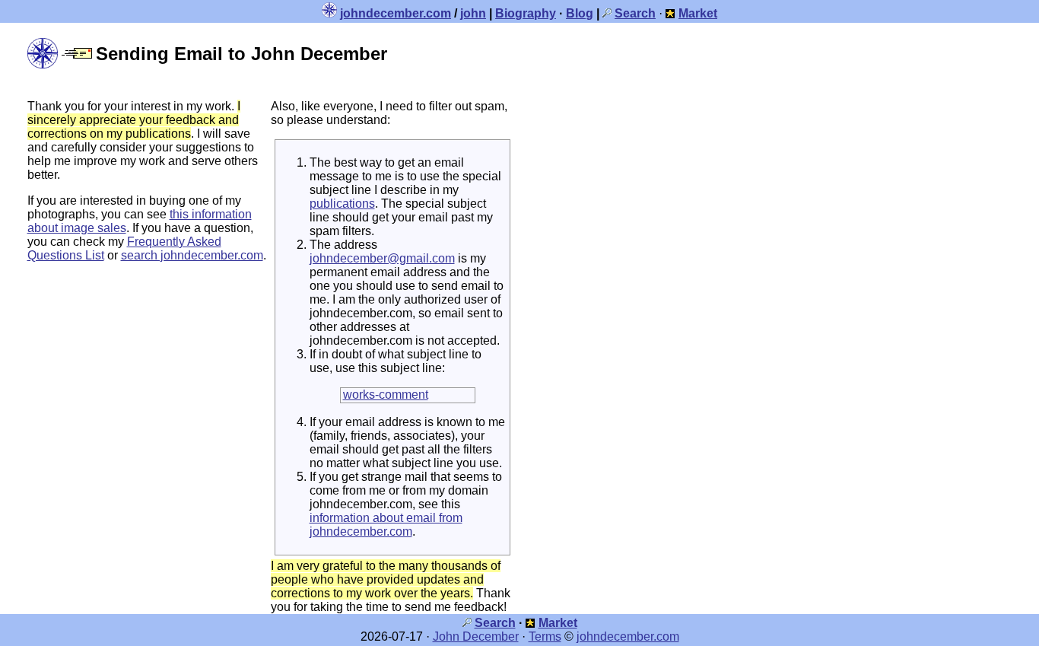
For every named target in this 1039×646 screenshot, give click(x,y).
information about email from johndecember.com (386, 524)
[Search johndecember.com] (607, 13)
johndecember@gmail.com (382, 258)
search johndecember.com (192, 255)
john (473, 13)
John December (476, 636)
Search (495, 622)
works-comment (385, 394)
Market (558, 622)
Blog (579, 13)
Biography (525, 13)
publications (342, 203)
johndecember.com (395, 13)
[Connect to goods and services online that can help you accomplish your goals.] (670, 13)
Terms (545, 636)
